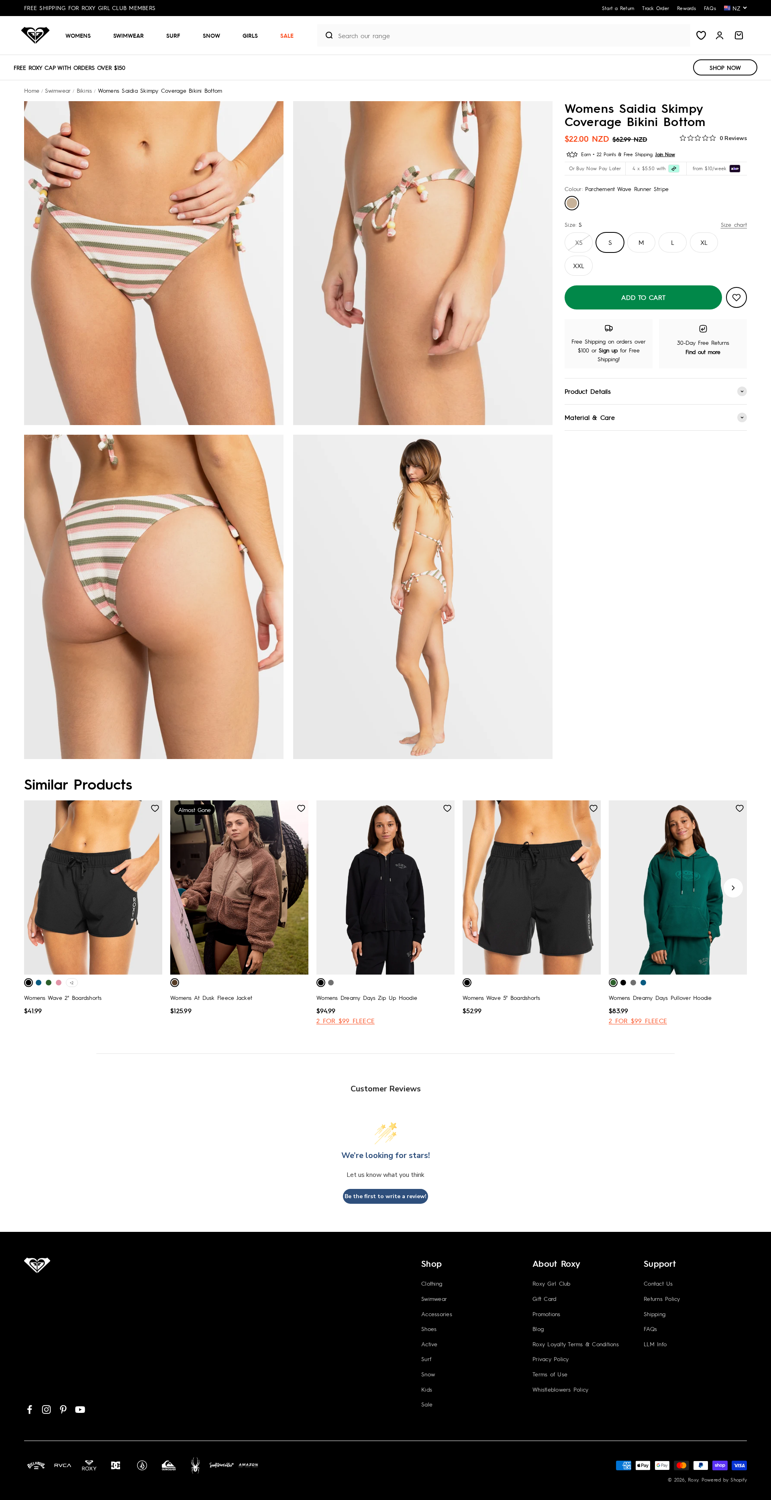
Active (429, 1343)
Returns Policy (662, 1298)
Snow (211, 35)
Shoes (428, 1328)
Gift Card (544, 1298)
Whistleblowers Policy (560, 1389)
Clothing (431, 1283)
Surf (173, 35)
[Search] (326, 35)
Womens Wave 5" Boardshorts (502, 997)
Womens (78, 35)
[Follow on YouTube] (80, 1409)
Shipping (654, 1313)
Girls (250, 35)
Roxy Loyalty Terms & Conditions (575, 1343)
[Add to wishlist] (736, 297)
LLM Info (655, 1343)
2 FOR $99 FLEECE (345, 1020)
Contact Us (658, 1283)
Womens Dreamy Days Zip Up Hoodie (366, 997)
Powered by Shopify (724, 1479)
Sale (287, 35)
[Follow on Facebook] (29, 1409)
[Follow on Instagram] (46, 1409)
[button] (81, 35)
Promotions (546, 1313)
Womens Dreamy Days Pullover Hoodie (660, 997)
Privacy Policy (550, 1358)
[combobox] (512, 35)
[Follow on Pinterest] (63, 1409)
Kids (426, 1389)
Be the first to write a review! (385, 1196)
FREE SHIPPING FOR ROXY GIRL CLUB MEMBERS (89, 7)
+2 (71, 982)
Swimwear (128, 35)
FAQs (650, 1328)
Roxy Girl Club (551, 1283)
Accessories (436, 1313)
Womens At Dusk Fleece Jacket (211, 997)
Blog (538, 1328)
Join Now (665, 154)
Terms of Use (549, 1374)
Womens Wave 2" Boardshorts (63, 997)
